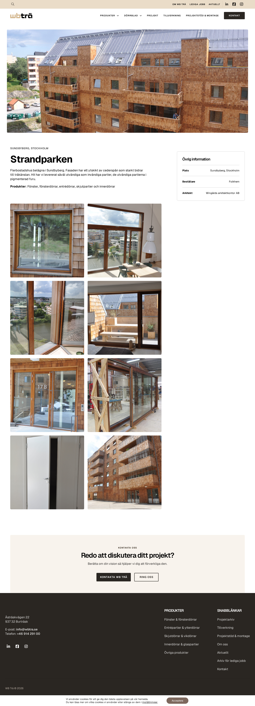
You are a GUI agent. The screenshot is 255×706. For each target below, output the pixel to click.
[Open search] (13, 4)
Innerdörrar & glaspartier (181, 644)
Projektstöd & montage (202, 15)
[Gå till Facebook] (17, 646)
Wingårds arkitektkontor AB (222, 193)
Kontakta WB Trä (113, 576)
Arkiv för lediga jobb (231, 660)
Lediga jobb (197, 4)
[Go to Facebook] (234, 4)
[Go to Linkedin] (227, 4)
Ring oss (146, 576)
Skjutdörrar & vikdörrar (180, 636)
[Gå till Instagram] (26, 646)
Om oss (222, 644)
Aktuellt (214, 4)
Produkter (107, 15)
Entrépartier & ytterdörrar (182, 627)
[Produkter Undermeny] (118, 16)
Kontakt (234, 15)
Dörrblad (131, 15)
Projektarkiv (226, 619)
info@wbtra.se (27, 629)
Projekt (152, 15)
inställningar (150, 702)
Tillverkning (172, 15)
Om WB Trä (179, 4)
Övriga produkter (176, 652)
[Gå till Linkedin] (8, 646)
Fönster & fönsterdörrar (180, 619)
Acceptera (177, 700)
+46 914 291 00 (28, 634)
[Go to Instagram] (241, 4)
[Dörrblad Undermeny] (141, 16)
